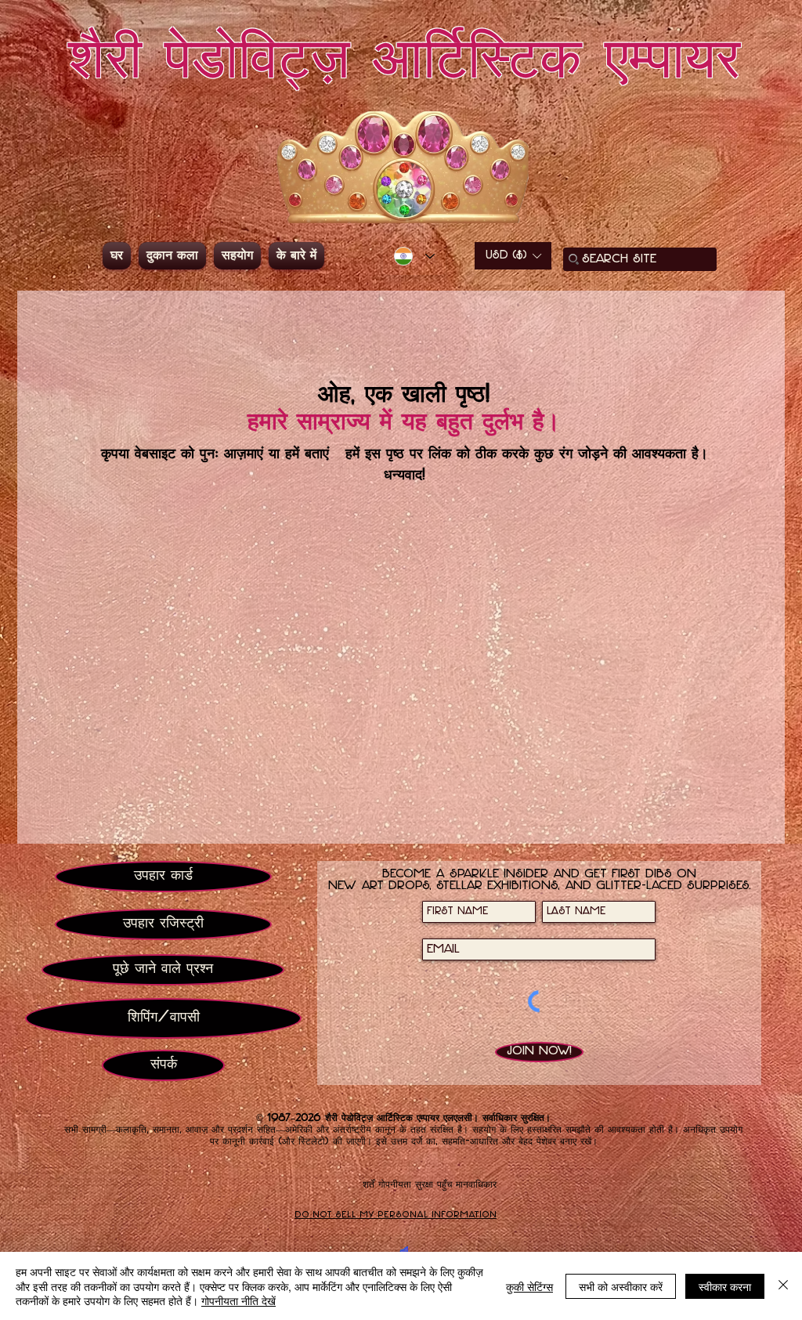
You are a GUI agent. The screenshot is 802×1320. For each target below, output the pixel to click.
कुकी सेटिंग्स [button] (529, 1286)
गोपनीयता (394, 1184)
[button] (513, 255)
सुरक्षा (424, 1184)
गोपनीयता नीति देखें (238, 1300)
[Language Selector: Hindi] (414, 256)
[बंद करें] (783, 1285)
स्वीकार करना (725, 1286)
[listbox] (513, 255)
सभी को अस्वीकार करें (621, 1286)
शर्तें (368, 1184)
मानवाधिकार (476, 1184)
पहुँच (444, 1184)
